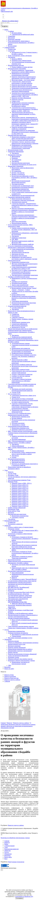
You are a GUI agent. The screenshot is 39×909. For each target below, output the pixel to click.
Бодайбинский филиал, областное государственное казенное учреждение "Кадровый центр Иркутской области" (20, 595)
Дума (6, 470)
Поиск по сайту (9, 668)
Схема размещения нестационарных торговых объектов (23, 250)
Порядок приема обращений (17, 647)
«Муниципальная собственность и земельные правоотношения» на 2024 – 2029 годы (24, 114)
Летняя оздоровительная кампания (18, 618)
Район (6, 29)
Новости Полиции (10, 676)
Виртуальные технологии (16, 862)
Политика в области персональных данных (21, 660)
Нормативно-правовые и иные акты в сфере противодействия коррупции (23, 137)
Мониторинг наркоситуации (20, 369)
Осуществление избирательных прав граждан (22, 581)
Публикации (16, 316)
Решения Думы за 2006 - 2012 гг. (22, 483)
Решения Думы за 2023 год (20, 501)
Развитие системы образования (21, 98)
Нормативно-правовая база (20, 516)
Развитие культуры (17, 99)
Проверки (15, 158)
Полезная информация (19, 439)
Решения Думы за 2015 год (20, 488)
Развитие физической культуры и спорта (24, 86)
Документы (11, 57)
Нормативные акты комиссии (21, 348)
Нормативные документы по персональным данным (20, 663)
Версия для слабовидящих (10, 21)
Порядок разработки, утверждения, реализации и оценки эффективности (23, 71)
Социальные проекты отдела (20, 304)
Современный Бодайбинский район (23, 34)
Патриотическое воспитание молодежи (24, 303)
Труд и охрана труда (14, 394)
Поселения (11, 37)
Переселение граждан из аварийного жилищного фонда (19, 467)
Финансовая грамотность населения (19, 571)
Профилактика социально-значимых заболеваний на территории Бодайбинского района (23, 104)
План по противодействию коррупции (24, 140)
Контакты (11, 512)
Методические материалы (20, 325)
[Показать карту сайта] (4, 18)
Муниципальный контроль (16, 459)
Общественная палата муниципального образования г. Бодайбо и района (20, 562)
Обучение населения (18, 423)
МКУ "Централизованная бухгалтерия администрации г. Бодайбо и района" (20, 441)
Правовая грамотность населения (22, 429)
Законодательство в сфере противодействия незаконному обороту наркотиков (24, 361)
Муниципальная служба (15, 150)
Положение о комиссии (15, 524)
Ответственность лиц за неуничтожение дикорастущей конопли (24, 371)
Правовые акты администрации (21, 60)
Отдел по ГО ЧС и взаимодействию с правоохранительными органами (19, 414)
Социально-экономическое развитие (19, 197)
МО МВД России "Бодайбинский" (18, 587)
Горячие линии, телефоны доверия (22, 319)
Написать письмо (13, 641)
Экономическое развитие (19, 202)
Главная (3, 723)
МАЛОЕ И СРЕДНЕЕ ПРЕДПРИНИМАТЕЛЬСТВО (17, 601)
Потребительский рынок (19, 283)
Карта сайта (8, 857)
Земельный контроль (18, 462)
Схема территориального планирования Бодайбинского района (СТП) (24, 267)
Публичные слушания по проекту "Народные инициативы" (22, 557)
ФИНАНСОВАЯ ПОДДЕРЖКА (22, 603)
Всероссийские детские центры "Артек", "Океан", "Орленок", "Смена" (24, 289)
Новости (10, 472)
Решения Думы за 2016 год (20, 490)
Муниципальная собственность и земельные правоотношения (22, 90)
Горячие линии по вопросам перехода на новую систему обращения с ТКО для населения (24, 229)
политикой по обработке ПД (24, 896)
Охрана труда (16, 397)
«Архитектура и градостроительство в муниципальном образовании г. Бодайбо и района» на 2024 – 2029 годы (25, 109)
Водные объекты (17, 418)
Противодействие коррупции (17, 135)
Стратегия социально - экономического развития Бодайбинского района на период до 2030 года (25, 205)
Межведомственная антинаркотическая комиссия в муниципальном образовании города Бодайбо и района (23, 340)
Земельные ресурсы (18, 254)
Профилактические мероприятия (22, 353)
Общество (7, 525)
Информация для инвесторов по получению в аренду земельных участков (24, 258)
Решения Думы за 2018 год (20, 493)
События (7, 681)
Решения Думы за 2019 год (20, 494)
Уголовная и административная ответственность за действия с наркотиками (21, 380)
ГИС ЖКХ (15, 239)
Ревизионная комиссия (11, 520)
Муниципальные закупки (16, 65)
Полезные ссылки (13, 657)
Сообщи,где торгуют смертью (21, 376)
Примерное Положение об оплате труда (24, 164)
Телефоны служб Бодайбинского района (20, 613)
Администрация (9, 47)
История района (17, 33)
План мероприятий (17, 572)
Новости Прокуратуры (11, 678)
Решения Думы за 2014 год (20, 486)
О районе (11, 31)
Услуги (6, 629)
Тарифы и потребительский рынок (19, 277)
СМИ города (12, 608)
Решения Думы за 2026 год (20, 506)
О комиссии (15, 314)
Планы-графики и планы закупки (22, 67)
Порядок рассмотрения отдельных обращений (22, 654)
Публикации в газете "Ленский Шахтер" (24, 579)
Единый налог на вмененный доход (23, 185)
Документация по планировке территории (25, 275)
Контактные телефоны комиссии (22, 364)
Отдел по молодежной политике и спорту (21, 286)
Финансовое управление (15, 166)
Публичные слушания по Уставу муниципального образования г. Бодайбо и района (25, 553)
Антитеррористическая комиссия (18, 426)
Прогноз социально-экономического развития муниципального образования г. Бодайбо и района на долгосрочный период (24, 211)
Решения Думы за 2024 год (20, 503)
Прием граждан (13, 652)
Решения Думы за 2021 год (20, 498)
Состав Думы (12, 473)
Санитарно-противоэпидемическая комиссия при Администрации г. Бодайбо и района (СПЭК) (22, 385)
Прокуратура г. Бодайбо (15, 589)
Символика (11, 36)
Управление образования (15, 151)
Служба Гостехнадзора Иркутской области (21, 592)
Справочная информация (19, 324)
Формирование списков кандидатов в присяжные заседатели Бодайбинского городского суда (20, 584)
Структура (11, 50)
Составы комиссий (17, 307)
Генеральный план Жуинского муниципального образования (21, 272)
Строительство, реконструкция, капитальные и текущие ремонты (22, 82)
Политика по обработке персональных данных (15, 838)
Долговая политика (18, 184)
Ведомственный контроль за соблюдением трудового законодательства (25, 401)
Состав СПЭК (16, 392)
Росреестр (11, 590)
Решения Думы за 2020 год (20, 496)
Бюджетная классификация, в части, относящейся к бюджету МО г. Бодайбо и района (24, 177)
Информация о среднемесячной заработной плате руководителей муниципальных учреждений (22, 146)
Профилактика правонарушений (22, 337)
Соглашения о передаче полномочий (23, 200)
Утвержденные (16, 636)
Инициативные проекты (19, 223)
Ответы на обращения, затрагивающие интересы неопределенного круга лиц (23, 643)
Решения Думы (12, 481)
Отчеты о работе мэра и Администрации (20, 527)
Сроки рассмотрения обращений (18, 655)
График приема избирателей (16, 507)
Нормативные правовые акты (21, 322)
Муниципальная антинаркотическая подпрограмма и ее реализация (23, 350)
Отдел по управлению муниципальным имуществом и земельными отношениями (21, 246)
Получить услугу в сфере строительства (24, 270)
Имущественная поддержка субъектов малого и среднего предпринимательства (23, 615)
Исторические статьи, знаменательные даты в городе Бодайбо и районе (24, 453)
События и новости (18, 317)
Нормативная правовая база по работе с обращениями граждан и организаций (20, 650)
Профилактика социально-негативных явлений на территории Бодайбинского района (24, 298)
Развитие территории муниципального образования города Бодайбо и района (24, 77)
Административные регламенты (18, 633)
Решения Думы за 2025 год (20, 504)
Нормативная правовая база (20, 189)
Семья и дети (16, 101)
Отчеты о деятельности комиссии (22, 374)
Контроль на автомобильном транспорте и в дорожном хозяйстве (25, 464)
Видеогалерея (12, 46)
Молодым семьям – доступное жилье (23, 80)
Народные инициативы (19, 221)
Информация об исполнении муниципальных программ (20, 74)
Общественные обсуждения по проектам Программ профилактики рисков (24, 545)
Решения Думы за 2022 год (20, 499)
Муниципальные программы (17, 68)
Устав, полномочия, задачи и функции (20, 55)
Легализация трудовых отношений (22, 398)
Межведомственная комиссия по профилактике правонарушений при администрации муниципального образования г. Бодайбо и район (22, 331)
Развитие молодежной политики (22, 85)
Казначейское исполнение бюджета (22, 187)
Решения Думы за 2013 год (20, 485)
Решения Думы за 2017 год (20, 491)
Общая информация (18, 446)
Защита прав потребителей (20, 285)
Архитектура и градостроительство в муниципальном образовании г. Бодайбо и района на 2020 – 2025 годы (25, 94)
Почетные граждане (14, 39)
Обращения (8, 639)
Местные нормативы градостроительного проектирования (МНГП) (24, 264)
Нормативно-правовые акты (20, 262)
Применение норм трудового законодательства (21, 410)
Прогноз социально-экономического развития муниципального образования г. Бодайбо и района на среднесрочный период (24, 217)
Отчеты (14, 320)
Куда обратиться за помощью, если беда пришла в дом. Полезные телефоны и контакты (24, 356)
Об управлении (16, 159)
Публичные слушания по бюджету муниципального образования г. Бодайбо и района (25, 538)
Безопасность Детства (18, 327)
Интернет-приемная (14, 646)
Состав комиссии (17, 377)
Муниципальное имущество (20, 252)
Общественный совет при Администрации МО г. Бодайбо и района (25, 568)
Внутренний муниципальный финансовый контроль (21, 181)
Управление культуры (14, 155)
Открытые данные (13, 529)
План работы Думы (14, 511)
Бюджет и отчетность (18, 174)
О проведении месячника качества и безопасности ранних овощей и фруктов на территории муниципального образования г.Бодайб (18, 725)
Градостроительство (14, 260)
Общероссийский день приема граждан (20, 659)
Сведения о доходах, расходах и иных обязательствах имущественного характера (25, 142)
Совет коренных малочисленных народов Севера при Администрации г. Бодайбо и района (23, 627)
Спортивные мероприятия (20, 301)
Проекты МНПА (17, 59)
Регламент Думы (13, 475)
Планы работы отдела (18, 294)
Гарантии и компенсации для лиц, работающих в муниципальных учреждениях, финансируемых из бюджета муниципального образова (25, 406)
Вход (5, 858)
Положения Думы (13, 509)
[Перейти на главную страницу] (4, 14)
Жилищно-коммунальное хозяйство (23, 244)
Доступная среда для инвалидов (18, 598)
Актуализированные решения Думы (19, 480)
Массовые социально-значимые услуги (20, 638)
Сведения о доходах (18, 517)
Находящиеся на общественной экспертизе (25, 634)
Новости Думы (9, 675)
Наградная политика (14, 559)
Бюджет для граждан (18, 172)
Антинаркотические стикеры (21, 343)
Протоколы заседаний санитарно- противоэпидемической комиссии (22, 389)
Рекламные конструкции (19, 255)
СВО (9, 665)
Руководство (12, 49)
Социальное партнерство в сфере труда (24, 395)
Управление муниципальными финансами (25, 88)
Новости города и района (12, 679)
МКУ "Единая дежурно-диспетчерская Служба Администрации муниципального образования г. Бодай (22, 432)
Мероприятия (16, 156)
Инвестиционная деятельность (21, 198)
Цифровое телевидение (19, 237)
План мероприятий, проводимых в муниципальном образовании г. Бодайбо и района (21, 42)
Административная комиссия (17, 306)
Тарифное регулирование (19, 281)
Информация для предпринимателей (23, 195)
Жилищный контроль (18, 460)
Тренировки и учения (18, 425)
